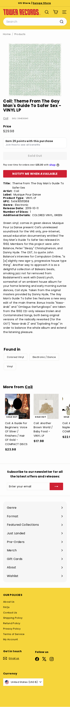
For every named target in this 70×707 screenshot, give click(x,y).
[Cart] (55, 12)
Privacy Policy (12, 628)
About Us (9, 602)
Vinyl (10, 366)
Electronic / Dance (44, 357)
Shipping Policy (12, 618)
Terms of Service (14, 634)
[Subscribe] (56, 486)
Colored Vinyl (15, 357)
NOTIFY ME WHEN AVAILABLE (35, 174)
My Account (10, 639)
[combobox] (35, 22)
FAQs (6, 607)
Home (7, 34)
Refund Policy (11, 623)
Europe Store (42, 3)
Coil (5, 118)
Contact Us (10, 612)
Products (20, 34)
